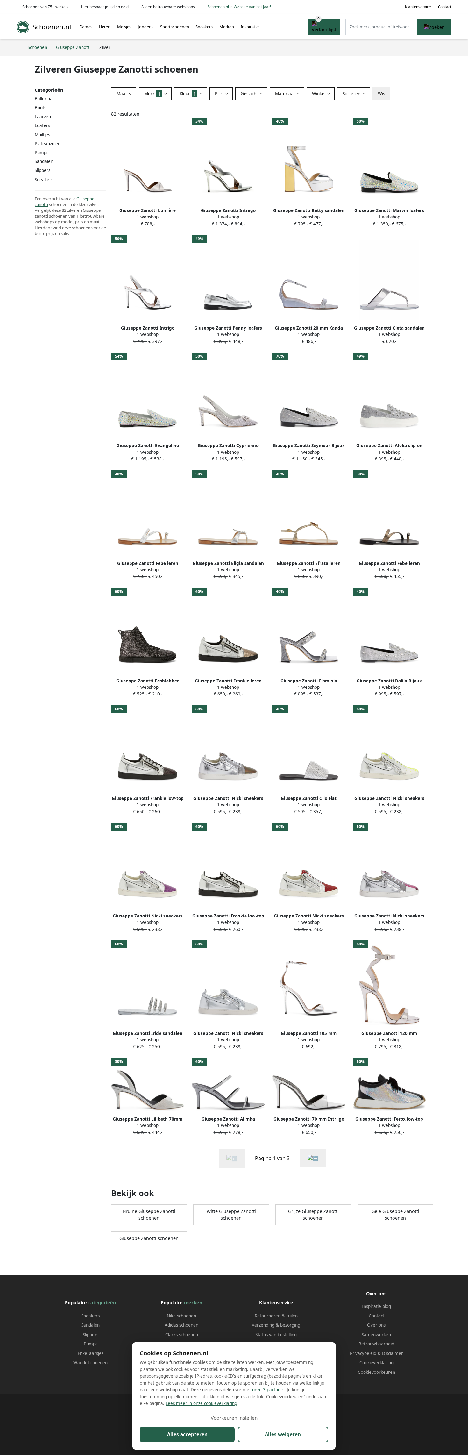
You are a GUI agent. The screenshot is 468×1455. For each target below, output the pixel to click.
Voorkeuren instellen (234, 1418)
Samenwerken (376, 1334)
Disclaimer (392, 1353)
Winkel (319, 93)
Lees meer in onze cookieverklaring (201, 1403)
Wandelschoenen (90, 1363)
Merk (152, 93)
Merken (226, 27)
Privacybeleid (363, 1353)
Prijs (219, 93)
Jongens (145, 27)
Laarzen (43, 116)
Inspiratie (250, 27)
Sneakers (204, 27)
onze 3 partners (268, 1390)
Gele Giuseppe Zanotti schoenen (395, 1214)
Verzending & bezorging (276, 1325)
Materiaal (285, 93)
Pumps (90, 1344)
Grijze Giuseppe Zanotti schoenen (313, 1214)
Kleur (188, 93)
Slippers (90, 1334)
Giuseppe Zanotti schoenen (149, 1238)
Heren (104, 27)
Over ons (376, 1325)
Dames (85, 27)
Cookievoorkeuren (376, 1372)
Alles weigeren (283, 1434)
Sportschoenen (174, 27)
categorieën (102, 1303)
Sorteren (352, 93)
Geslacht (250, 93)
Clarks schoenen (181, 1334)
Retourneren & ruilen (276, 1316)
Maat (122, 93)
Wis (381, 93)
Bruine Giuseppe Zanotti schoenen (149, 1214)
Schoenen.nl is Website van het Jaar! (239, 6)
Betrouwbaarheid (376, 1344)
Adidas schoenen (181, 1325)
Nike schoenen (181, 1316)
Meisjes (124, 27)
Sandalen (44, 161)
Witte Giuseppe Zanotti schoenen (231, 1214)
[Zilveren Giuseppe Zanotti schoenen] (313, 1158)
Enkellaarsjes (90, 1353)
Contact (444, 6)
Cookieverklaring (376, 1363)
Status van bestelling (276, 1334)
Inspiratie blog (376, 1306)
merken (193, 1303)
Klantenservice (418, 6)
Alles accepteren (187, 1434)
